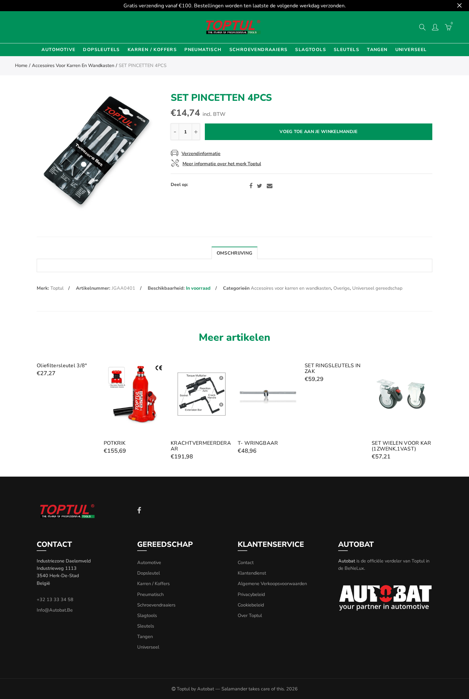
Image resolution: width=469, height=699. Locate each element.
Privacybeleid (251, 594)
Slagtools (310, 50)
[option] (97, 154)
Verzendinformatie (201, 153)
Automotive (58, 50)
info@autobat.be (55, 610)
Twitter (259, 186)
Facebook (250, 186)
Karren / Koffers (152, 50)
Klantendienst (252, 573)
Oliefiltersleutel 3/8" (62, 365)
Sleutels (346, 50)
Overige (341, 288)
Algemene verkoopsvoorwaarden (272, 583)
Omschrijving (234, 253)
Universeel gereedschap (377, 288)
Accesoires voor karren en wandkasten (73, 65)
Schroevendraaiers (258, 50)
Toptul (56, 288)
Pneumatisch (202, 50)
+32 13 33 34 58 (55, 599)
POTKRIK (114, 443)
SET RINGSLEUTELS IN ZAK (333, 368)
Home (21, 65)
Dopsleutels (101, 50)
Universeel (411, 50)
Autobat (346, 561)
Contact (246, 562)
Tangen (377, 50)
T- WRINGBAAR (258, 443)
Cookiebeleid (251, 605)
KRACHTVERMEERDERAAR (201, 446)
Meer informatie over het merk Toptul (221, 163)
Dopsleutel (148, 573)
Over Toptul (250, 615)
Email (269, 186)
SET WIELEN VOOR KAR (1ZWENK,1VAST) (401, 446)
